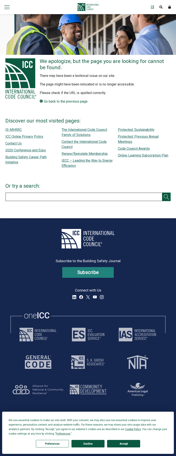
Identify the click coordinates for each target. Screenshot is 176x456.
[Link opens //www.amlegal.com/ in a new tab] (137, 389)
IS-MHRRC (13, 130)
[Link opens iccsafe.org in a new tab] (38, 334)
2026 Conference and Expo (25, 150)
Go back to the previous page (66, 101)
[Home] (87, 7)
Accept (124, 443)
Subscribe (88, 272)
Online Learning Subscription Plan (143, 155)
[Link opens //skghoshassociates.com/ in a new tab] (88, 362)
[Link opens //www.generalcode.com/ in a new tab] (38, 362)
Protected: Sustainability (136, 130)
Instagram (101, 297)
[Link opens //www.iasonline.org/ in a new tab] (137, 334)
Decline (88, 443)
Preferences (52, 443)
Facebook (81, 297)
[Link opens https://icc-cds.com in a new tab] (88, 389)
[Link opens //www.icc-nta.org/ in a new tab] (137, 362)
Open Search (161, 7)
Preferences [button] (63, 433)
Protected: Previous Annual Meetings (138, 139)
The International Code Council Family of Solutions (84, 132)
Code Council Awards (134, 149)
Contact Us (13, 143)
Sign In (169, 7)
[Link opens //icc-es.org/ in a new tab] (88, 334)
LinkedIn (74, 297)
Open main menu (7, 7)
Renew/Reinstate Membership (85, 154)
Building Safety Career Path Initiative (26, 159)
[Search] (166, 197)
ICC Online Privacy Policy (24, 137)
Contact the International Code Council (84, 144)
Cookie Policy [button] (133, 429)
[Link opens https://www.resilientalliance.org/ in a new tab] (38, 389)
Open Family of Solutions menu (152, 7)
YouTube (94, 297)
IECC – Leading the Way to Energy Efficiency (87, 163)
